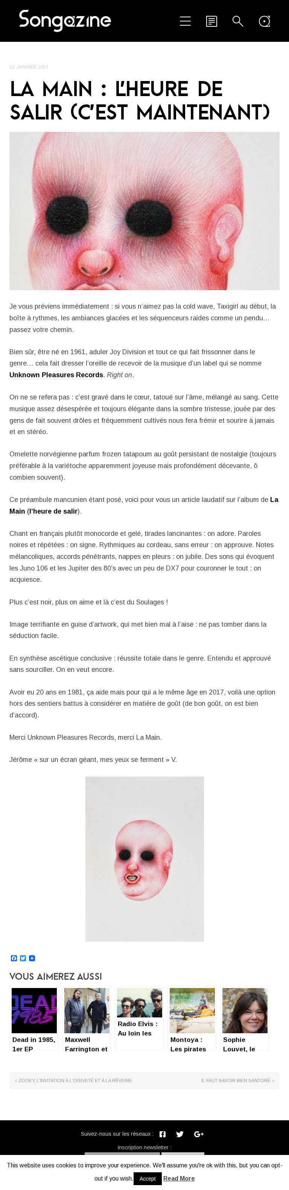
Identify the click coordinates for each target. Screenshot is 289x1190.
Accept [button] (148, 1179)
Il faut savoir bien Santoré (236, 1080)
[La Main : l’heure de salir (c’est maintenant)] (144, 211)
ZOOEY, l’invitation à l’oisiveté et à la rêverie (75, 1080)
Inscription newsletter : (144, 1147)
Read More (179, 1178)
